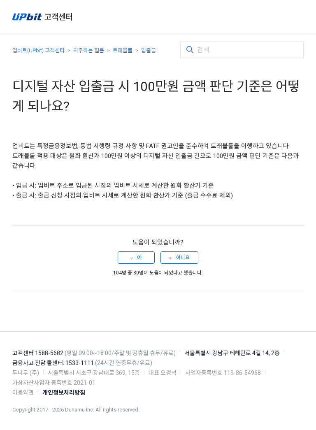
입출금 (148, 50)
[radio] (136, 257)
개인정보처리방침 (63, 392)
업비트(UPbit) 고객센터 (38, 50)
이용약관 (23, 392)
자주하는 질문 (88, 50)
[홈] (42, 16)
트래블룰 (122, 50)
